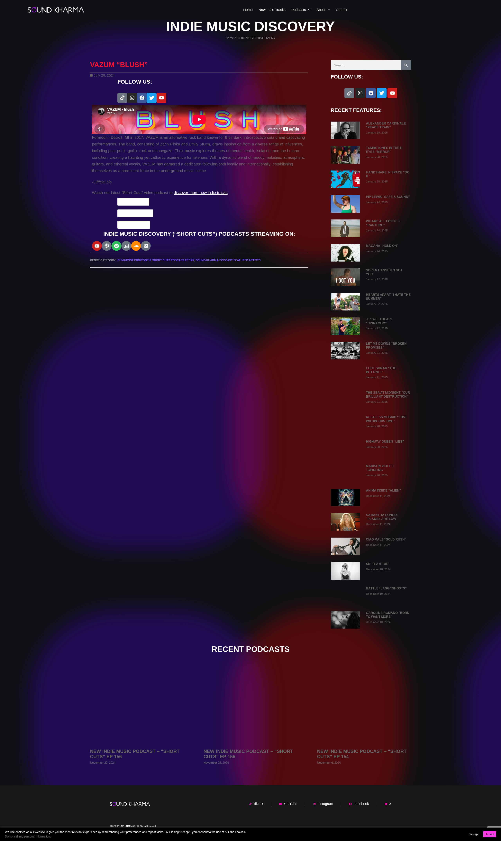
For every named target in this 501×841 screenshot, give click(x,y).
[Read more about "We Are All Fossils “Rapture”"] (345, 228)
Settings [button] (473, 834)
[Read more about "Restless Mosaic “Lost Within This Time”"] (345, 424)
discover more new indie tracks (201, 192)
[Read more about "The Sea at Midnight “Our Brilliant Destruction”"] (345, 399)
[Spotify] (116, 246)
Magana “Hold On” (382, 245)
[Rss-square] (146, 246)
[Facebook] (142, 98)
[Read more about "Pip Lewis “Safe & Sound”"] (345, 204)
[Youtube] (161, 98)
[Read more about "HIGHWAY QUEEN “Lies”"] (345, 448)
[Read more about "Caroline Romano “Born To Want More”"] (345, 620)
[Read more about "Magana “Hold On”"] (345, 253)
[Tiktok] (122, 98)
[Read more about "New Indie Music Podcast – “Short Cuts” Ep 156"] (137, 705)
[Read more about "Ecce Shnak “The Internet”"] (345, 375)
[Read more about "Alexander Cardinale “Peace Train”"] (345, 130)
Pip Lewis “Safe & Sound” (388, 197)
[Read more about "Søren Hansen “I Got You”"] (345, 277)
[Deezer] (126, 246)
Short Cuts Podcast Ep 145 (173, 260)
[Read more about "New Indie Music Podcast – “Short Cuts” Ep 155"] (250, 705)
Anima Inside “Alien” (383, 490)
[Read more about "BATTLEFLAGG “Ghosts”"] (345, 595)
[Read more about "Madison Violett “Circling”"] (345, 473)
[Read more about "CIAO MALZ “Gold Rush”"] (345, 546)
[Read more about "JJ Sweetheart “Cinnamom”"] (345, 326)
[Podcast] (107, 246)
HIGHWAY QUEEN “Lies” (385, 441)
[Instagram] (132, 98)
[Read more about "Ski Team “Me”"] (345, 571)
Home (229, 38)
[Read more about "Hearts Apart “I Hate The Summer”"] (345, 301)
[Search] (406, 65)
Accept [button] (490, 834)
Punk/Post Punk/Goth (134, 260)
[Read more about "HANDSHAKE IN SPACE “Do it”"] (345, 179)
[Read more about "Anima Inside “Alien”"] (345, 497)
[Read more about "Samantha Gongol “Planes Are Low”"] (345, 522)
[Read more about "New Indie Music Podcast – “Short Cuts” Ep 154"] (364, 705)
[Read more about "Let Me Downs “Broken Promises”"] (345, 350)
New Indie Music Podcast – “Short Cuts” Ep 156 (135, 754)
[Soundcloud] (136, 246)
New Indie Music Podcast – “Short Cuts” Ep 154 (362, 754)
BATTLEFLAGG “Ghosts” (386, 588)
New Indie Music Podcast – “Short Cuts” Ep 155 (248, 754)
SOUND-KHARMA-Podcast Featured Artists (228, 260)
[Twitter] (152, 98)
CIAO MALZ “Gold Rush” (386, 539)
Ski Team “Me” (378, 564)
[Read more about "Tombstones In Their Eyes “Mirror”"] (345, 155)
